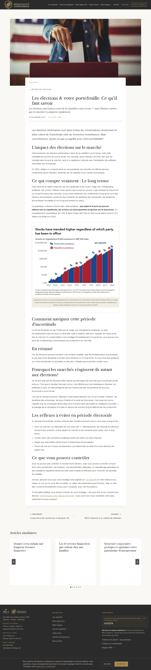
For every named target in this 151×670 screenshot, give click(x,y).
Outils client (56, 633)
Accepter (121, 664)
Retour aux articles (40, 89)
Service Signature (59, 629)
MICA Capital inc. (108, 633)
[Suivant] (137, 562)
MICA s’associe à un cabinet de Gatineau (103, 516)
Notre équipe (57, 625)
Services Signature (67, 5)
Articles (116, 5)
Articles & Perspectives (61, 637)
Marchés (33, 82)
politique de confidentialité (45, 666)
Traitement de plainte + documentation (116, 640)
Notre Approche (81, 5)
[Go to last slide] (14, 562)
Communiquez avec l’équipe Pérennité (57, 496)
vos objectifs (91, 479)
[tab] (70, 587)
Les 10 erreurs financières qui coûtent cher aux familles (74, 547)
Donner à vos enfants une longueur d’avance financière (28, 547)
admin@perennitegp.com (12, 648)
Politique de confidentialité (112, 644)
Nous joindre (139, 5)
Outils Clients (94, 5)
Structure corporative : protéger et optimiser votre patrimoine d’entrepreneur (120, 547)
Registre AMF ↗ (108, 648)
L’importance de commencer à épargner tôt (49, 516)
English (125, 5)
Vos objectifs (53, 5)
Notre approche (58, 621)
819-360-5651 (8, 645)
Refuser (107, 664)
